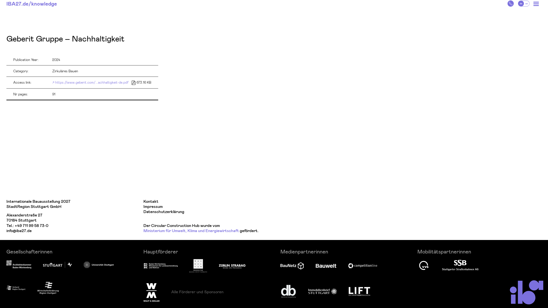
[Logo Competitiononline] (362, 265)
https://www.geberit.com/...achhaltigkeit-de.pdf (91, 82)
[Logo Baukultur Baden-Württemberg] (198, 265)
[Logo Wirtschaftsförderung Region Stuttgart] (48, 288)
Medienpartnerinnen (304, 251)
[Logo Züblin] (232, 266)
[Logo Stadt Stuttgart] (57, 265)
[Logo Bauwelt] (326, 266)
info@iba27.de (19, 231)
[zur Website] (16, 287)
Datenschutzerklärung (163, 212)
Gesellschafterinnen (29, 251)
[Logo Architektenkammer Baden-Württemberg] (18, 265)
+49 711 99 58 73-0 (31, 226)
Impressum (153, 207)
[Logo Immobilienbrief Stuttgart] (322, 291)
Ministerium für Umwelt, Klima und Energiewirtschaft (191, 231)
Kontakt (150, 202)
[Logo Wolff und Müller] (151, 292)
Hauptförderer (160, 251)
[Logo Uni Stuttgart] (99, 264)
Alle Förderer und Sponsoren (197, 291)
